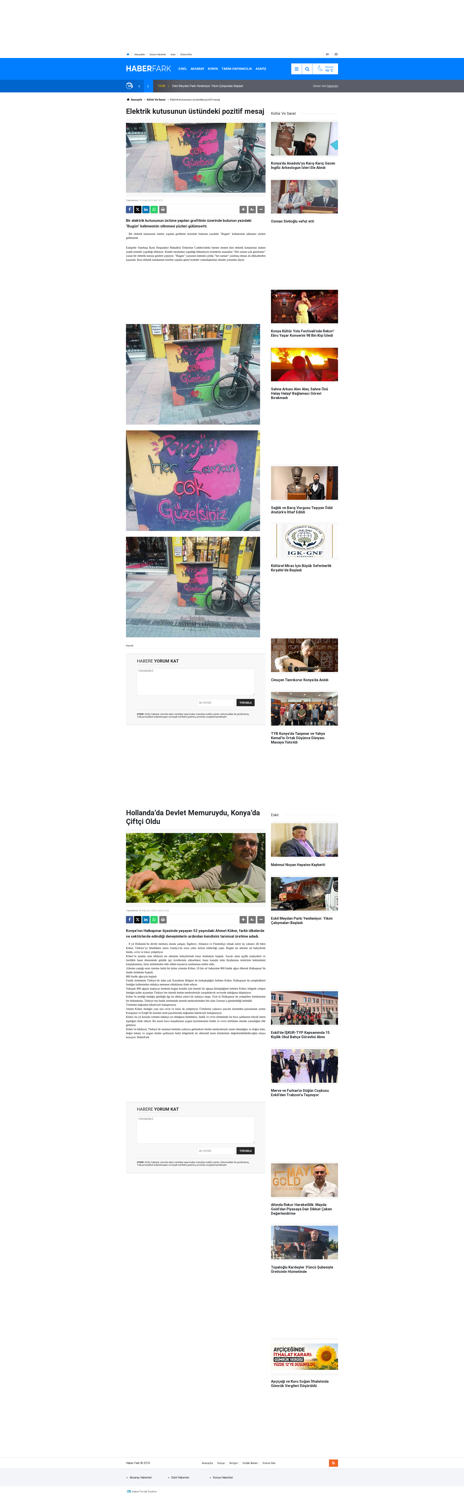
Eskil (183, 68)
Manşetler (139, 54)
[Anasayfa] (128, 54)
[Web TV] (327, 54)
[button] (243, 209)
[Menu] (296, 69)
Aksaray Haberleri (141, 1477)
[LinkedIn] (146, 209)
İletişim (233, 1463)
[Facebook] (129, 209)
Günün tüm (325, 86)
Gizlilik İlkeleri (250, 1463)
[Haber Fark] (148, 68)
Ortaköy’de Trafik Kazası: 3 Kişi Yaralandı (197, 86)
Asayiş (261, 68)
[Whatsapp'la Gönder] (154, 209)
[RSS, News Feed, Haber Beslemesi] (333, 1463)
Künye (221, 1463)
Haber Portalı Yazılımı (144, 1491)
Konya (213, 68)
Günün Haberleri (157, 54)
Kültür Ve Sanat (156, 99)
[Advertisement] (109, 25)
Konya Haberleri (223, 1477)
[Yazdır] (163, 209)
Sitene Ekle (186, 54)
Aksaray (197, 68)
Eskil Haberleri (180, 1477)
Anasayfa (136, 99)
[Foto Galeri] (336, 54)
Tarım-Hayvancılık (236, 68)
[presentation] (139, 86)
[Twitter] (137, 209)
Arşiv (173, 54)
